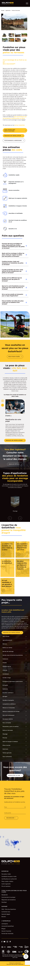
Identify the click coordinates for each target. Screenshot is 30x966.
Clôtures (5, 670)
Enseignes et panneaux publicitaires (13, 681)
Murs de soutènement (8, 715)
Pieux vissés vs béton (7, 881)
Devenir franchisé (6, 931)
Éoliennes (5, 689)
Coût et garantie (6, 884)
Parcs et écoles (7, 722)
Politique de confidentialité (15, 962)
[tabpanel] (14, 22)
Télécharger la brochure (13, 140)
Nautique (4, 902)
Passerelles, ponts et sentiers (11, 726)
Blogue (3, 928)
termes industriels (20, 125)
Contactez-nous (6, 911)
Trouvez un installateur (14, 440)
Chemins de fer (7, 666)
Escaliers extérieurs (8, 692)
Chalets (5, 662)
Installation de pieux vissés (9, 876)
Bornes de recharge (8, 651)
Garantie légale (6, 914)
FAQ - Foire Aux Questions (9, 909)
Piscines (5, 737)
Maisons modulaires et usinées (11, 711)
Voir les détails (14, 464)
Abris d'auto (6, 636)
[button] (19, 849)
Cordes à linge (7, 677)
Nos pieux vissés (14, 356)
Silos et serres (6, 745)
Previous (2, 400)
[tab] (5, 35)
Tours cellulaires (7, 756)
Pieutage (5, 734)
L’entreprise (5, 923)
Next (2, 405)
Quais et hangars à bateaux (10, 741)
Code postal (7, 813)
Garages (5, 696)
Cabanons (5, 659)
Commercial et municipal (8, 897)
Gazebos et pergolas (8, 700)
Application (8, 10)
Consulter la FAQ (14, 775)
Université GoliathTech (8, 926)
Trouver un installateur (12, 135)
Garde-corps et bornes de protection (13, 655)
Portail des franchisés (7, 933)
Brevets (4, 916)
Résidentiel (5, 895)
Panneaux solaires (8, 719)
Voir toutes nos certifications (9, 130)
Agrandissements (7, 640)
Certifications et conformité (9, 879)
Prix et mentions (6, 886)
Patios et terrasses (8, 730)
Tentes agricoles (7, 752)
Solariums (5, 749)
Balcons (5, 644)
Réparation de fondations (9, 899)
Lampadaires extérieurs (9, 704)
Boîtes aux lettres (7, 647)
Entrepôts (5, 685)
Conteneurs (6, 674)
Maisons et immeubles (9, 707)
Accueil (2, 10)
